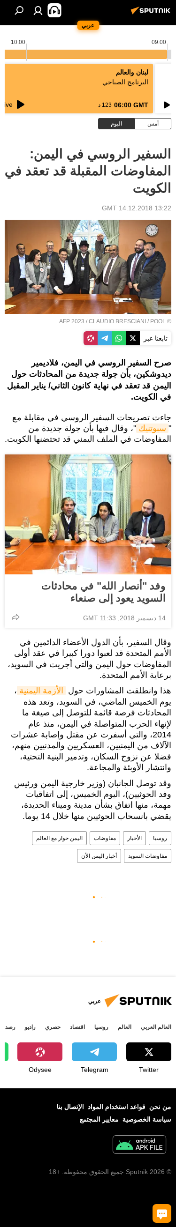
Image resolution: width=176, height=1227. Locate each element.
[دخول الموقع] (38, 10)
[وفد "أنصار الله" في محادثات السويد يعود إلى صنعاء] (88, 514)
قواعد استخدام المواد (116, 1106)
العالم (124, 1027)
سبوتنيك (152, 428)
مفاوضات (105, 838)
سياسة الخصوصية (146, 1119)
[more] (15, 617)
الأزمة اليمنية (41, 690)
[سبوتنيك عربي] (152, 14)
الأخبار (134, 838)
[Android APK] (139, 1145)
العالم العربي (156, 1027)
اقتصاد (77, 1027)
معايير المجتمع (99, 1119)
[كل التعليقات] (162, 1213)
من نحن (160, 1106)
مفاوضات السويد (147, 856)
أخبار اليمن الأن (99, 856)
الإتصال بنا (70, 1106)
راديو (30, 1027)
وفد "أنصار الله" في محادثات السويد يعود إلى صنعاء (103, 592)
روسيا (160, 838)
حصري (53, 1027)
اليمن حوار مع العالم (59, 838)
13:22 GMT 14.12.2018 (136, 208)
